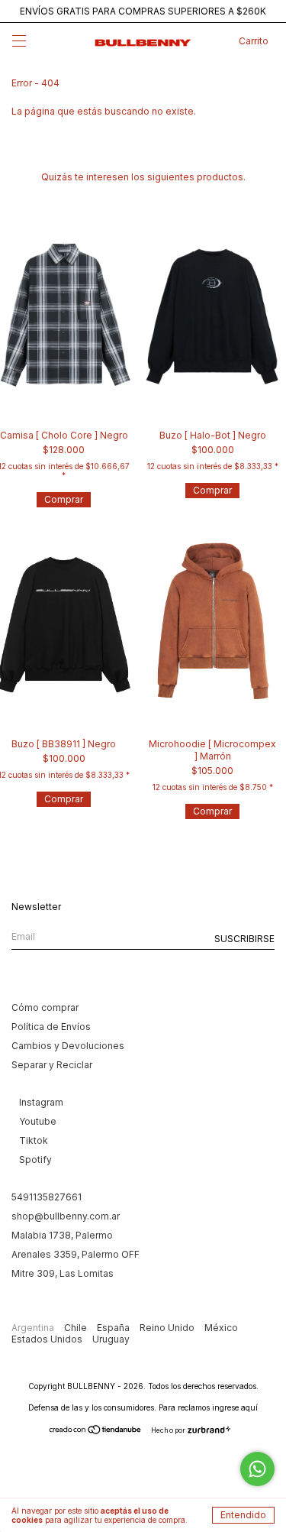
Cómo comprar (45, 1007)
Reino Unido (168, 1327)
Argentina (33, 1327)
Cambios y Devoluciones (67, 1045)
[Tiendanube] (95, 1431)
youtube (37, 1121)
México (221, 1327)
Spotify (35, 1159)
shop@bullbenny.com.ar (65, 1216)
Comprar (63, 499)
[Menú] (19, 43)
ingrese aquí (235, 1407)
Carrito (253, 41)
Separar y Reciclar (51, 1064)
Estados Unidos (48, 1339)
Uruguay (111, 1339)
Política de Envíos (51, 1026)
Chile (76, 1327)
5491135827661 (46, 1197)
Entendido (243, 1515)
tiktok (33, 1140)
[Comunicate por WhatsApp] (257, 1469)
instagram (41, 1102)
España (114, 1327)
